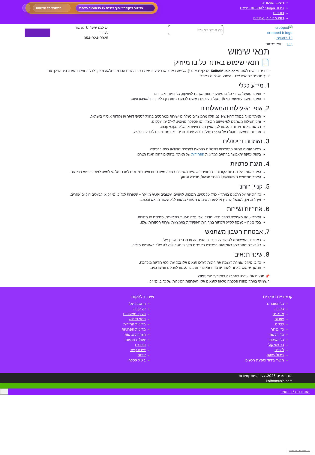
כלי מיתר (277, 329)
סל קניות (139, 309)
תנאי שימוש (137, 319)
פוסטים (278, 13)
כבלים (279, 324)
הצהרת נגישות (135, 334)
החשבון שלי (137, 303)
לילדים (279, 350)
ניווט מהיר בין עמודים (268, 18)
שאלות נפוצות (136, 339)
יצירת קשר (138, 350)
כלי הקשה (277, 334)
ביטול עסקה (275, 355)
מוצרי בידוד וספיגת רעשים (264, 360)
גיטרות (279, 309)
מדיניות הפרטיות (134, 329)
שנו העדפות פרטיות (299, 450)
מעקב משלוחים (272, 2)
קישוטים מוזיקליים (293, 444)
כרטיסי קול (276, 345)
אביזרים (278, 314)
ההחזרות (197, 154)
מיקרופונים (298, 403)
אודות (142, 355)
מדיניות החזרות (134, 324)
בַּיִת (289, 44)
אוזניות (279, 319)
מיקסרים (300, 423)
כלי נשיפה (277, 339)
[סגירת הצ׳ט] (237, 306)
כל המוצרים (275, 303)
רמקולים (300, 413)
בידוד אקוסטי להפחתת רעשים (262, 8)
